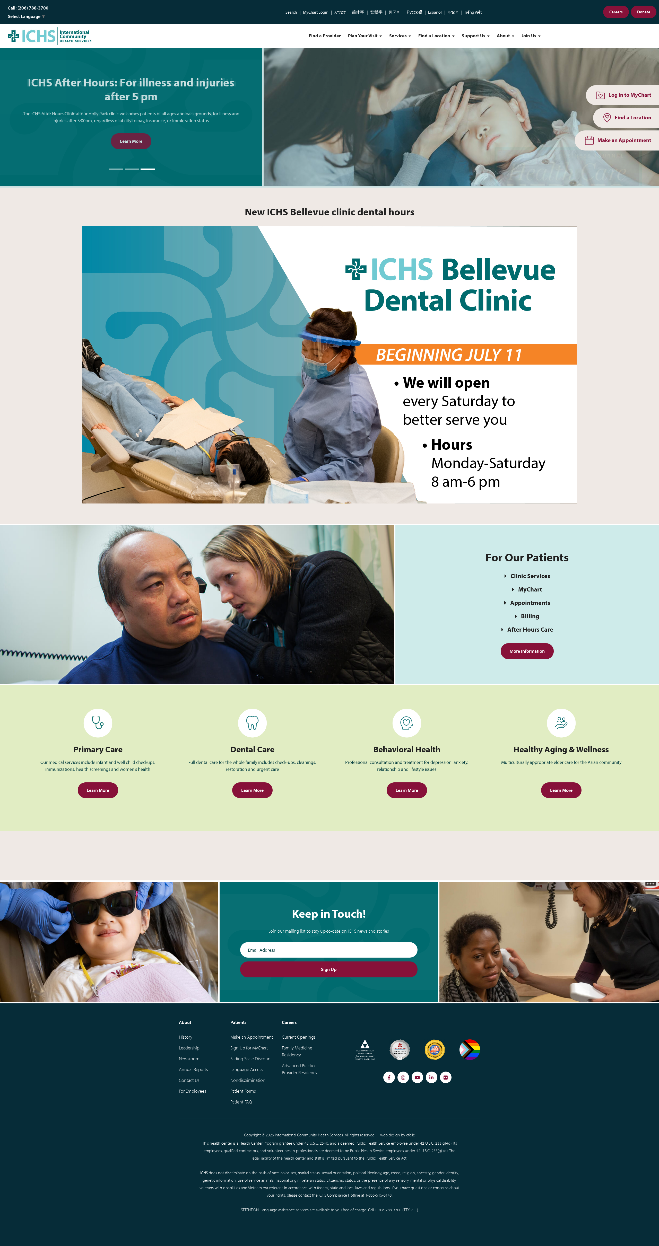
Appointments (530, 602)
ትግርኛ (453, 12)
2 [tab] (132, 169)
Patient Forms (243, 1091)
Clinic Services (530, 576)
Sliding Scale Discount (251, 1059)
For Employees (192, 1091)
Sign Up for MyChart (249, 1048)
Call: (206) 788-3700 (28, 8)
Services (398, 36)
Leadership (189, 1048)
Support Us (473, 36)
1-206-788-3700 (388, 1209)
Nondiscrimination (247, 1080)
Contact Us (189, 1080)
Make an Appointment (251, 1037)
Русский (414, 12)
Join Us (529, 36)
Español (435, 12)
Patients (238, 1022)
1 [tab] (116, 169)
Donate (643, 11)
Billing (530, 616)
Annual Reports (193, 1069)
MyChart (530, 589)
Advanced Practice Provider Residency (299, 1069)
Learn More (131, 141)
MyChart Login (315, 12)
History (185, 1037)
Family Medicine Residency (297, 1051)
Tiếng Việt (473, 12)
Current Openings (299, 1037)
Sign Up (329, 969)
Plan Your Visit (363, 36)
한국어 (394, 12)
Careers (616, 11)
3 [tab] (148, 169)
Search (291, 12)
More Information (527, 651)
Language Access (246, 1069)
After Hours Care (530, 629)
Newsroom (189, 1059)
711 (414, 1209)
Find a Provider (325, 36)
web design (390, 1134)
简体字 (358, 12)
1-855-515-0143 (378, 1195)
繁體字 (376, 12)
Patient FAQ (241, 1102)
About (503, 36)
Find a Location (434, 36)
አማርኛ (340, 12)
